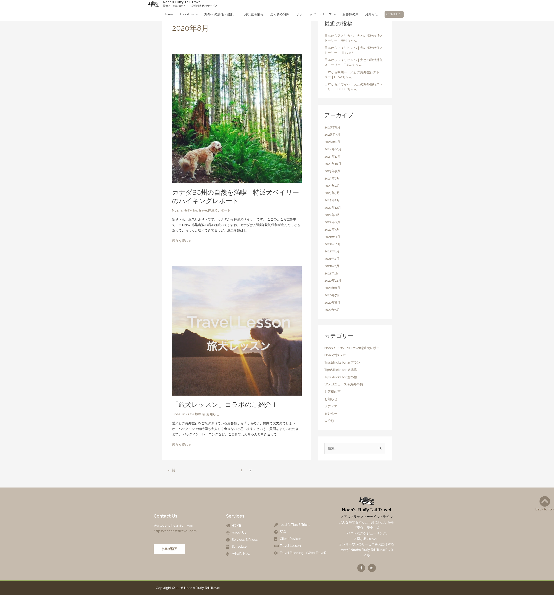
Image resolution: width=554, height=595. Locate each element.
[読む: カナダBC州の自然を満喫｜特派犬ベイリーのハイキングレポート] (237, 118)
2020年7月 (332, 295)
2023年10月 (332, 164)
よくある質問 (280, 14)
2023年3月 (332, 193)
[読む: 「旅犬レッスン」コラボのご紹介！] (237, 330)
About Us (186, 14)
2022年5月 (332, 229)
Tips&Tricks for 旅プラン (342, 362)
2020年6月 (332, 303)
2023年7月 (332, 178)
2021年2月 (331, 266)
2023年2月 (332, 200)
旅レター (330, 413)
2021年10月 (332, 244)
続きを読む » (181, 240)
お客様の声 (350, 14)
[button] (394, 14)
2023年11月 (332, 157)
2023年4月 (332, 186)
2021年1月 (331, 273)
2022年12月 (332, 208)
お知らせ (371, 14)
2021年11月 (332, 237)
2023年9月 (332, 171)
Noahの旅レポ (335, 355)
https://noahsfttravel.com (175, 531)
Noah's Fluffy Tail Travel (182, 2)
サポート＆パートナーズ (314, 14)
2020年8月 (332, 288)
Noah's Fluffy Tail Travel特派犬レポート (201, 210)
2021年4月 (332, 259)
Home (168, 14)
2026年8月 (332, 127)
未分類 (329, 421)
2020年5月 (332, 310)
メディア (330, 406)
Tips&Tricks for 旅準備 (188, 414)
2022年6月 (332, 222)
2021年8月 (332, 251)
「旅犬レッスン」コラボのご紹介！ (225, 404)
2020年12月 (332, 280)
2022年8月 (332, 215)
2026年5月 (332, 142)
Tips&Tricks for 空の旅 (340, 377)
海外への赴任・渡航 (219, 14)
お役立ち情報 (254, 14)
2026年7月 (332, 134)
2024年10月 (332, 149)
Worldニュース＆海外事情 (343, 384)
